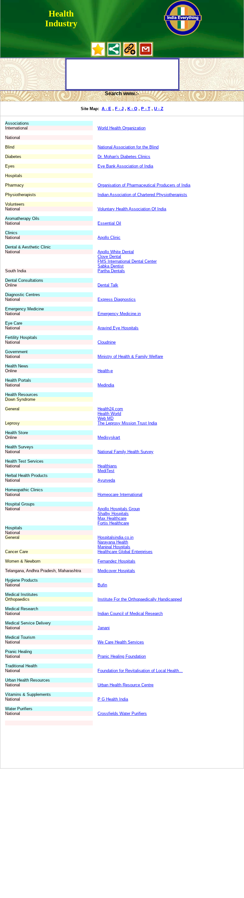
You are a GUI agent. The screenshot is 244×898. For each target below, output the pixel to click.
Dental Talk (108, 285)
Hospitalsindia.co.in (115, 537)
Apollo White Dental (116, 251)
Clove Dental (109, 256)
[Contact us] (146, 55)
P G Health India (113, 699)
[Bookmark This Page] (98, 55)
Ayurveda (106, 480)
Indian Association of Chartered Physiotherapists (142, 194)
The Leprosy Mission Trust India (127, 423)
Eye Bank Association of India (125, 166)
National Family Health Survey (125, 451)
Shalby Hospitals (113, 513)
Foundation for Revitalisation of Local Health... (140, 670)
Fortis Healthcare (113, 523)
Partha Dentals (111, 270)
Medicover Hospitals (116, 570)
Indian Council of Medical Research (130, 613)
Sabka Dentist (111, 266)
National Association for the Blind (128, 147)
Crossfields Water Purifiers (122, 713)
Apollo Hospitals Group (119, 508)
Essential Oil (109, 223)
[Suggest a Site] (130, 55)
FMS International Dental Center (127, 261)
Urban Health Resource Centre (125, 685)
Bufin (102, 585)
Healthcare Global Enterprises (125, 551)
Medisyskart (109, 437)
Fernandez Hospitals (116, 561)
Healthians (107, 466)
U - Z (158, 108)
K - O (132, 108)
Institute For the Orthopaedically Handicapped (140, 599)
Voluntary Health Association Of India (132, 209)
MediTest (106, 470)
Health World (109, 413)
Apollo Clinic (109, 237)
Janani (104, 627)
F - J (119, 108)
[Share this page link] (114, 55)
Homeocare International (120, 494)
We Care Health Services (121, 642)
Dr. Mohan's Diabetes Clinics (124, 156)
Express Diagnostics (117, 299)
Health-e (105, 370)
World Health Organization (122, 128)
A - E (106, 108)
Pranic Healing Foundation (122, 656)
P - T (145, 108)
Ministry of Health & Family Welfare (130, 356)
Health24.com (110, 408)
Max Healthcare (112, 518)
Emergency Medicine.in (119, 313)
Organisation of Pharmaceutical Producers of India (144, 185)
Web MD (105, 418)
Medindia (106, 385)
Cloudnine (107, 342)
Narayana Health (113, 542)
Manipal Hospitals (114, 547)
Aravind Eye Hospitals (118, 328)
